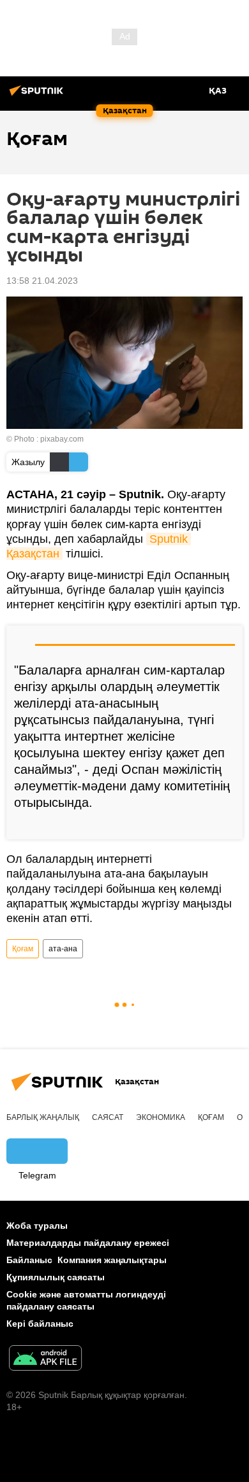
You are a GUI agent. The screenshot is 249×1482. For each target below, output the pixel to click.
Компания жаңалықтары (112, 1260)
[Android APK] (45, 1359)
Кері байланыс (39, 1323)
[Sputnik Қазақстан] (38, 95)
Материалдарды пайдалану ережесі (87, 1243)
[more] (228, 824)
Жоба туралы (37, 1225)
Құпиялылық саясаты (55, 1277)
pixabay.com (62, 439)
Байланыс (29, 1260)
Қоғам (22, 948)
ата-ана (63, 948)
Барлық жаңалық (42, 1117)
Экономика (160, 1117)
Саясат (107, 1117)
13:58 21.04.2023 (42, 281)
